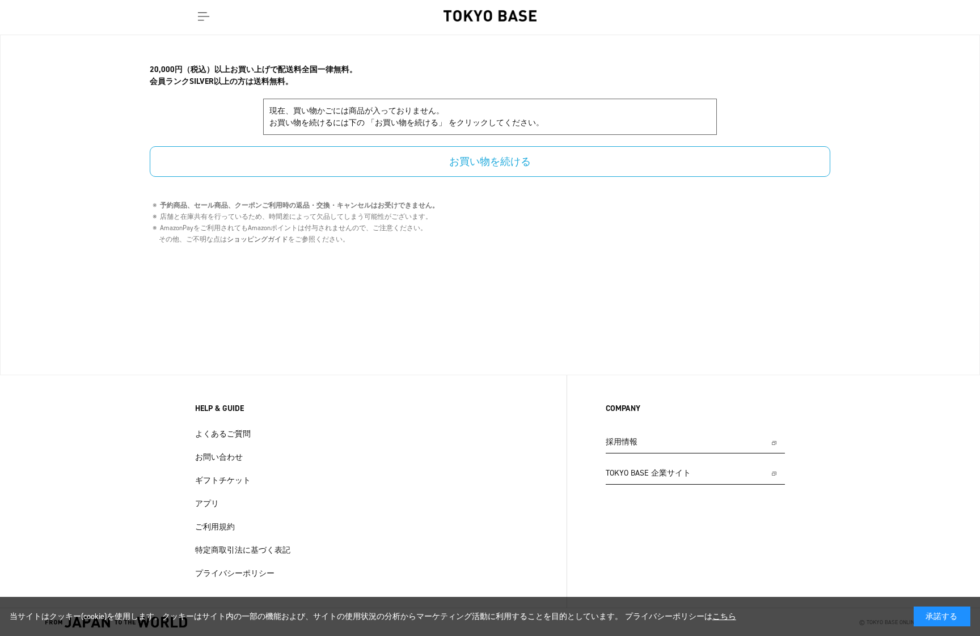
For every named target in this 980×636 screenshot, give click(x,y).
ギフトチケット (223, 480)
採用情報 (621, 441)
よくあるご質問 (223, 434)
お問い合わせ (219, 457)
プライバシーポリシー (234, 573)
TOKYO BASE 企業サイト (648, 473)
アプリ (207, 503)
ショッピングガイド (257, 239)
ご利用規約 (215, 526)
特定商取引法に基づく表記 (242, 550)
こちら (724, 616)
